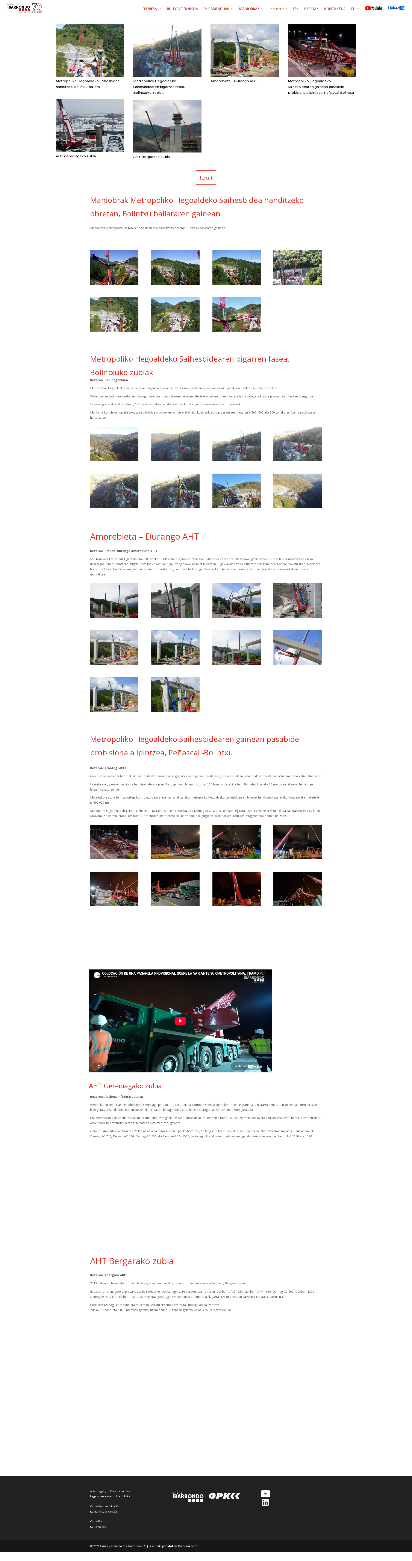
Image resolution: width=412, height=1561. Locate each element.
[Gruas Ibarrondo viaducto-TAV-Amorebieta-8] (297, 663)
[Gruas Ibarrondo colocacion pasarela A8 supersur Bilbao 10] (175, 952)
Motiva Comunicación (182, 1546)
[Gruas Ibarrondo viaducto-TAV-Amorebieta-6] (175, 663)
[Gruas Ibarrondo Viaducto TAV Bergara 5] (114, 1399)
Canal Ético (97, 1521)
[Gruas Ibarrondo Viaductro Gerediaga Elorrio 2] (175, 1178)
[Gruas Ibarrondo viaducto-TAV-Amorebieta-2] (175, 616)
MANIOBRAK (249, 9)
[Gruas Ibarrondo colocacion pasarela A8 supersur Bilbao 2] (175, 858)
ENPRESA (149, 9)
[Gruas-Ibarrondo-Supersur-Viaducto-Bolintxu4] (175, 507)
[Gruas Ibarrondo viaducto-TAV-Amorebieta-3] (236, 616)
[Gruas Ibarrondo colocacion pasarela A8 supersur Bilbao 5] (114, 905)
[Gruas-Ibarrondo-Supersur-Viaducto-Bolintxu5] (114, 507)
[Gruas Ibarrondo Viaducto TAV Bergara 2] (175, 1352)
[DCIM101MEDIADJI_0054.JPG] (114, 330)
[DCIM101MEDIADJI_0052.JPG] (175, 330)
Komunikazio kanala (103, 1511)
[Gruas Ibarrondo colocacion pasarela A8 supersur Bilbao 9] (114, 952)
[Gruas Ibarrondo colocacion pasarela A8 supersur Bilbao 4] (297, 858)
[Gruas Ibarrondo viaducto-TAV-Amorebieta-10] (175, 710)
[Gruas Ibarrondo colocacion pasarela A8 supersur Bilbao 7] (236, 905)
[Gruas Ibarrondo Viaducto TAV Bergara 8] (297, 1399)
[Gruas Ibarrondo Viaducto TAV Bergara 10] (175, 1446)
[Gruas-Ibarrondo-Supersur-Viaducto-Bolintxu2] (297, 507)
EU (353, 9)
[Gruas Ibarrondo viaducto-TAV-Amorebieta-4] (297, 616)
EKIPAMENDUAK (216, 9)
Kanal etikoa (98, 1526)
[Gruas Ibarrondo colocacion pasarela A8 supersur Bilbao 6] (175, 905)
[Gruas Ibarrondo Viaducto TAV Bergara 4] (297, 1352)
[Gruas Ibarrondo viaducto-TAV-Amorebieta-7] (236, 663)
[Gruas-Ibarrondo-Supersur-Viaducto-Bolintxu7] (236, 460)
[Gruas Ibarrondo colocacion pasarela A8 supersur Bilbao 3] (236, 858)
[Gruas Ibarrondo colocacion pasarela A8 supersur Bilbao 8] (297, 905)
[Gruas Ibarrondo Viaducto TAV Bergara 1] (114, 1352)
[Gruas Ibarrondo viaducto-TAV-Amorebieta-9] (114, 710)
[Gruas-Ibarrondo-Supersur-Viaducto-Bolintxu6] (297, 460)
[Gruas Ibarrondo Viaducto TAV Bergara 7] (236, 1399)
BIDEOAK (311, 9)
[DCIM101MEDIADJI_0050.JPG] (236, 330)
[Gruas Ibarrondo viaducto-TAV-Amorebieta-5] (114, 663)
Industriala (278, 9)
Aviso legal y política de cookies (110, 1491)
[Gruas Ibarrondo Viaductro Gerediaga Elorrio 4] (297, 1178)
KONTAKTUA (335, 9)
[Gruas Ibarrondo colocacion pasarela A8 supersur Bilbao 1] (114, 858)
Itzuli (206, 177)
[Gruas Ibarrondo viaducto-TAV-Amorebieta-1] (114, 616)
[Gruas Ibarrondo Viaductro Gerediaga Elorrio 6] (175, 1225)
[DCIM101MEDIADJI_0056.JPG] (297, 283)
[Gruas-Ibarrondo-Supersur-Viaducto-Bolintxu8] (175, 460)
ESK (296, 9)
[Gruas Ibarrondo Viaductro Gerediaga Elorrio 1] (114, 1178)
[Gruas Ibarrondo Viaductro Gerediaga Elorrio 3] (236, 1178)
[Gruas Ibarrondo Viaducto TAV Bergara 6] (175, 1399)
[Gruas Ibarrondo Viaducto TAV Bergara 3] (236, 1352)
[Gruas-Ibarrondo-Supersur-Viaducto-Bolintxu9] (114, 460)
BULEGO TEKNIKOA (182, 9)
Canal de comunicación (105, 1506)
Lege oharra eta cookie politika (110, 1496)
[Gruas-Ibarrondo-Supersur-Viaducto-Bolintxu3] (236, 507)
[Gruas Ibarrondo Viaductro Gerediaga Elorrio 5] (114, 1225)
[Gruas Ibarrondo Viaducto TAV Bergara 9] (114, 1446)
